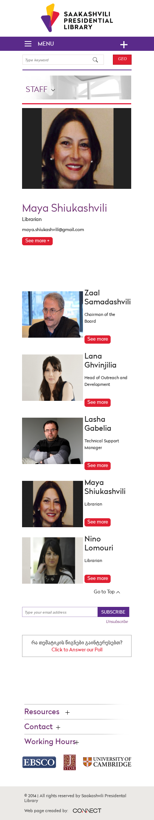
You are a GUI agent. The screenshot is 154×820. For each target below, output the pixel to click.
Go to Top (104, 592)
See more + (37, 241)
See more (97, 339)
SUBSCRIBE (113, 612)
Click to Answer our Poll (77, 650)
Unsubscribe (117, 621)
